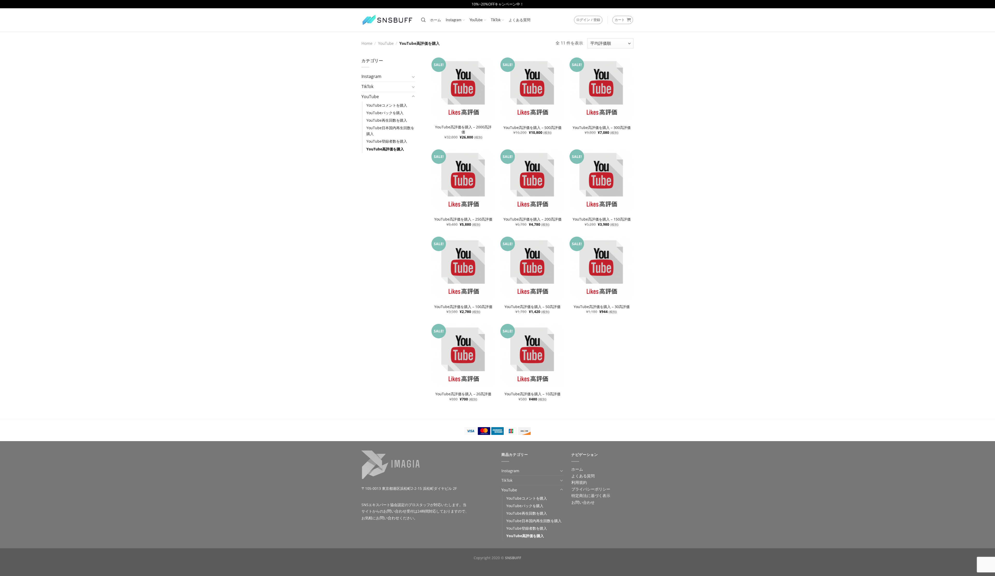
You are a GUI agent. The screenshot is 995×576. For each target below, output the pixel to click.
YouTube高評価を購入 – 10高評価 (532, 394)
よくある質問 (519, 20)
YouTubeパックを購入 (384, 112)
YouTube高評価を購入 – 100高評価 (463, 306)
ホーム (435, 20)
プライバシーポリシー (590, 489)
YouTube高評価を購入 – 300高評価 (602, 127)
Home (366, 43)
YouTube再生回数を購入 (386, 120)
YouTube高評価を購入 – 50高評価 (532, 306)
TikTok (496, 20)
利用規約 (579, 482)
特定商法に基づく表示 (590, 495)
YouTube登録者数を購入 (386, 141)
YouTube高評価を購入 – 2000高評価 (463, 129)
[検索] (423, 20)
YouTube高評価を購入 (385, 149)
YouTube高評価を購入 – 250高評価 (463, 219)
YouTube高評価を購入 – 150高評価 (602, 219)
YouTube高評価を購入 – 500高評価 (532, 127)
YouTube (476, 20)
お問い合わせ (395, 511)
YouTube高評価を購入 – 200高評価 (532, 219)
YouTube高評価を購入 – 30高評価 (602, 306)
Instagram (453, 20)
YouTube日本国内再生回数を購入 (390, 130)
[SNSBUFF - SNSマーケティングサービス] (387, 20)
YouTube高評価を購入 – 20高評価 (463, 394)
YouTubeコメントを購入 (386, 105)
